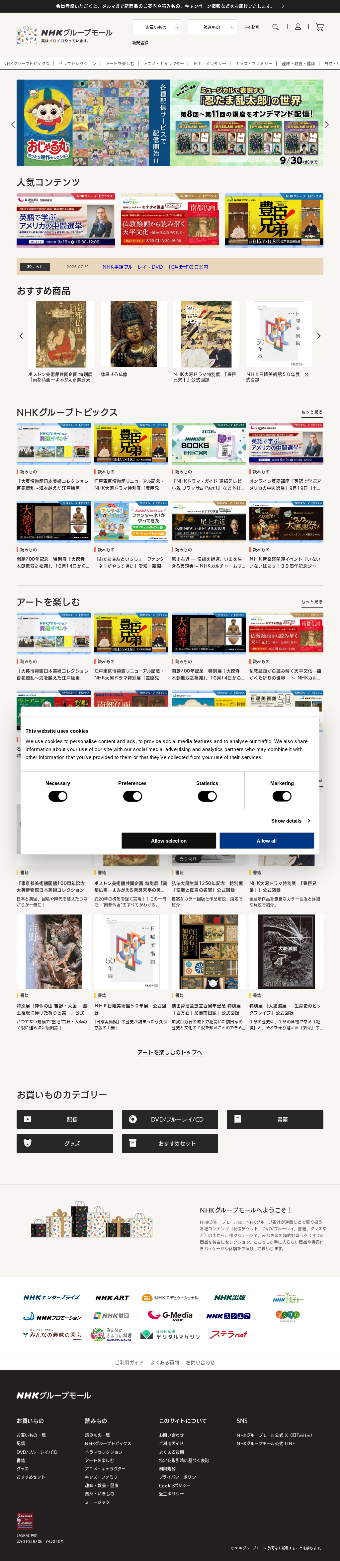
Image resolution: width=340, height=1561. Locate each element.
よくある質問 (164, 1362)
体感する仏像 (114, 374)
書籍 (21, 1460)
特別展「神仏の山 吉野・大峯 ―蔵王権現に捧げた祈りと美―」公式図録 (53, 1009)
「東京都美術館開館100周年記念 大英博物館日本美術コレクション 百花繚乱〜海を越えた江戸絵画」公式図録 (53, 887)
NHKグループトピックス (108, 1443)
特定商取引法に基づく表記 (184, 1460)
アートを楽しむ (99, 1460)
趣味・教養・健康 (102, 1485)
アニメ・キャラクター (105, 1468)
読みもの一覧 (97, 1434)
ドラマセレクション (104, 1451)
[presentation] (21, 336)
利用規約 (167, 1468)
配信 (21, 1443)
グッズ (23, 1468)
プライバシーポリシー (179, 1476)
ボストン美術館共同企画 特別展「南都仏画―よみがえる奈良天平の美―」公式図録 (60, 377)
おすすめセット (31, 1476)
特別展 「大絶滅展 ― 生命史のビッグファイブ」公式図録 (285, 1009)
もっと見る (312, 412)
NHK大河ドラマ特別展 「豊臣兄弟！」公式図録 (204, 377)
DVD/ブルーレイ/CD (37, 1451)
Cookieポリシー (175, 1485)
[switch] (132, 796)
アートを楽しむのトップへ (170, 1052)
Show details (286, 820)
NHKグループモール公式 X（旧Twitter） (275, 1434)
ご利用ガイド (129, 1362)
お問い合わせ (200, 1362)
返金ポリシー (171, 1493)
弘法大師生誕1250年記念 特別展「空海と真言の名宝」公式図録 (207, 887)
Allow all (267, 841)
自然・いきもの (99, 1493)
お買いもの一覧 (31, 1434)
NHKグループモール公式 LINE (266, 1443)
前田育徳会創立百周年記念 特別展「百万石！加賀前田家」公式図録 (206, 1009)
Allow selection (169, 841)
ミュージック (97, 1502)
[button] (156, 27)
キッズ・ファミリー (103, 1476)
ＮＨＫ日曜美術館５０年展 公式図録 (277, 377)
